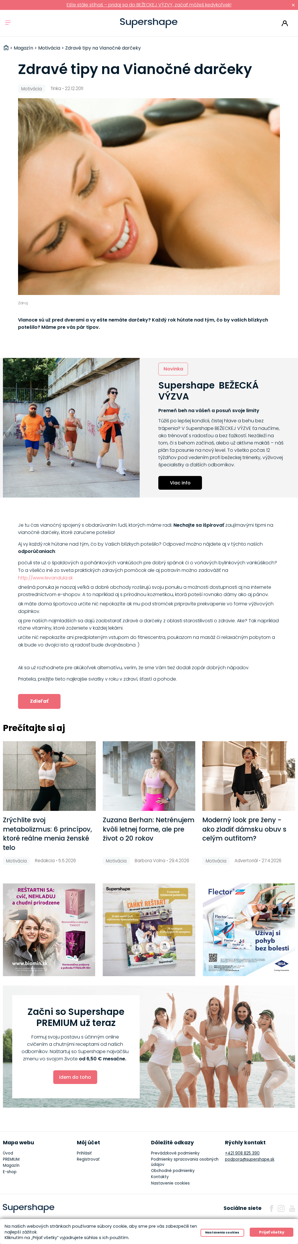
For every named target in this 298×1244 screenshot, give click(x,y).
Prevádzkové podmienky (175, 1153)
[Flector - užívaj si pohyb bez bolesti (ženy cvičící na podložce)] (249, 929)
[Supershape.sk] (149, 23)
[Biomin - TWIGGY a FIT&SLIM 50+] (49, 929)
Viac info (180, 482)
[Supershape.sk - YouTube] (292, 1208)
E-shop (10, 1172)
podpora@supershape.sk (249, 1159)
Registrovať (88, 1159)
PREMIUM (11, 1159)
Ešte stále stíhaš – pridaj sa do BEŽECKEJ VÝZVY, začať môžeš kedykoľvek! (149, 4)
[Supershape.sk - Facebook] (271, 1208)
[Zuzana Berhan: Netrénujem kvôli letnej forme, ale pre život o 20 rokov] (149, 776)
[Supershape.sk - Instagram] (281, 1208)
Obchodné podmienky (173, 1170)
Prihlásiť (285, 23)
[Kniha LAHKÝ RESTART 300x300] (149, 929)
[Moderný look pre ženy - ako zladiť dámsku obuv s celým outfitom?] (248, 776)
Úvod (8, 1153)
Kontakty (160, 1177)
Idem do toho (75, 1077)
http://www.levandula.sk (45, 577)
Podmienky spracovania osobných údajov (185, 1162)
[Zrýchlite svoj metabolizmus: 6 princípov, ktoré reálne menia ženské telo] (49, 776)
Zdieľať (39, 701)
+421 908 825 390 (242, 1153)
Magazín (11, 1165)
